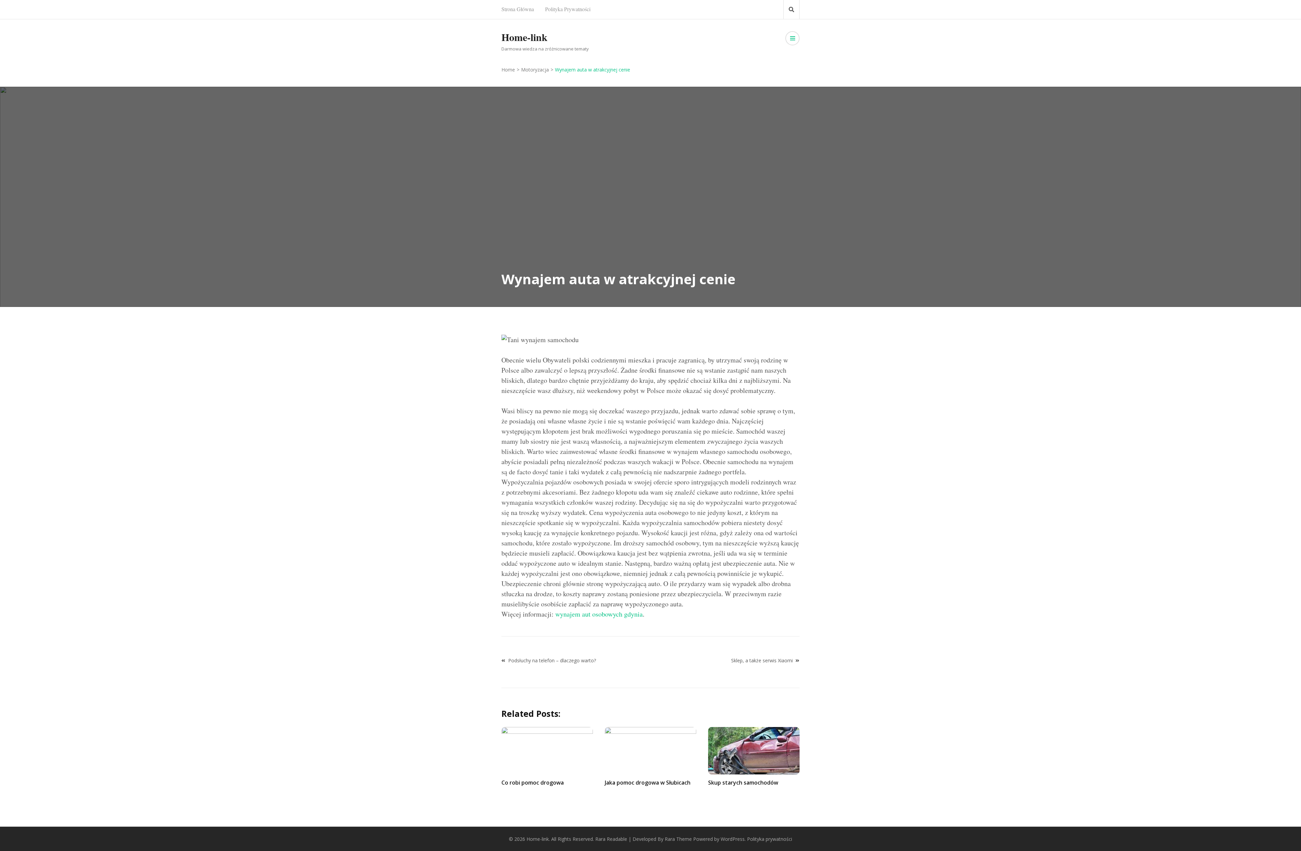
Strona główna (517, 9)
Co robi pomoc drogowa (532, 782)
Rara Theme (678, 839)
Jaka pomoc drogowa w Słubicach (647, 782)
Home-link (524, 36)
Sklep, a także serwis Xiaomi (762, 660)
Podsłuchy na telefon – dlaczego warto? (552, 660)
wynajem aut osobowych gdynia (599, 614)
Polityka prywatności (568, 9)
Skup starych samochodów (743, 782)
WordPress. (733, 839)
